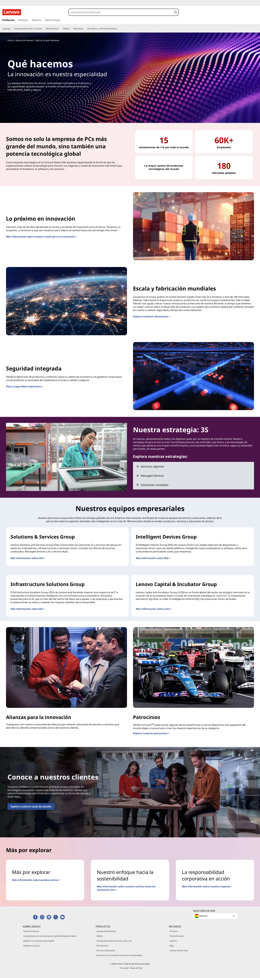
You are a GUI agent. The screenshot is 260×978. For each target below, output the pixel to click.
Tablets (99, 936)
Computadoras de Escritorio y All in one (114, 940)
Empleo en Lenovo (31, 945)
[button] (175, 12)
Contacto (174, 931)
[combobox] (121, 12)
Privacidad (124, 968)
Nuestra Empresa (31, 931)
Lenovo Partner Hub (179, 950)
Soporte (173, 940)
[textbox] (215, 916)
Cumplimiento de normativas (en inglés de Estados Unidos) (49, 936)
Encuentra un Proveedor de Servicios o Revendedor (119, 955)
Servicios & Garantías (105, 950)
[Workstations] (60, 29)
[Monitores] (85, 29)
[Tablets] (71, 29)
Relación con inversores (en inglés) (38, 940)
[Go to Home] (11, 12)
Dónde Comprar (177, 936)
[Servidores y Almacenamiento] (118, 29)
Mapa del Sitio (136, 968)
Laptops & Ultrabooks (106, 931)
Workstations (102, 945)
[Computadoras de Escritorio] (43, 29)
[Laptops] (11, 29)
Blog (172, 945)
